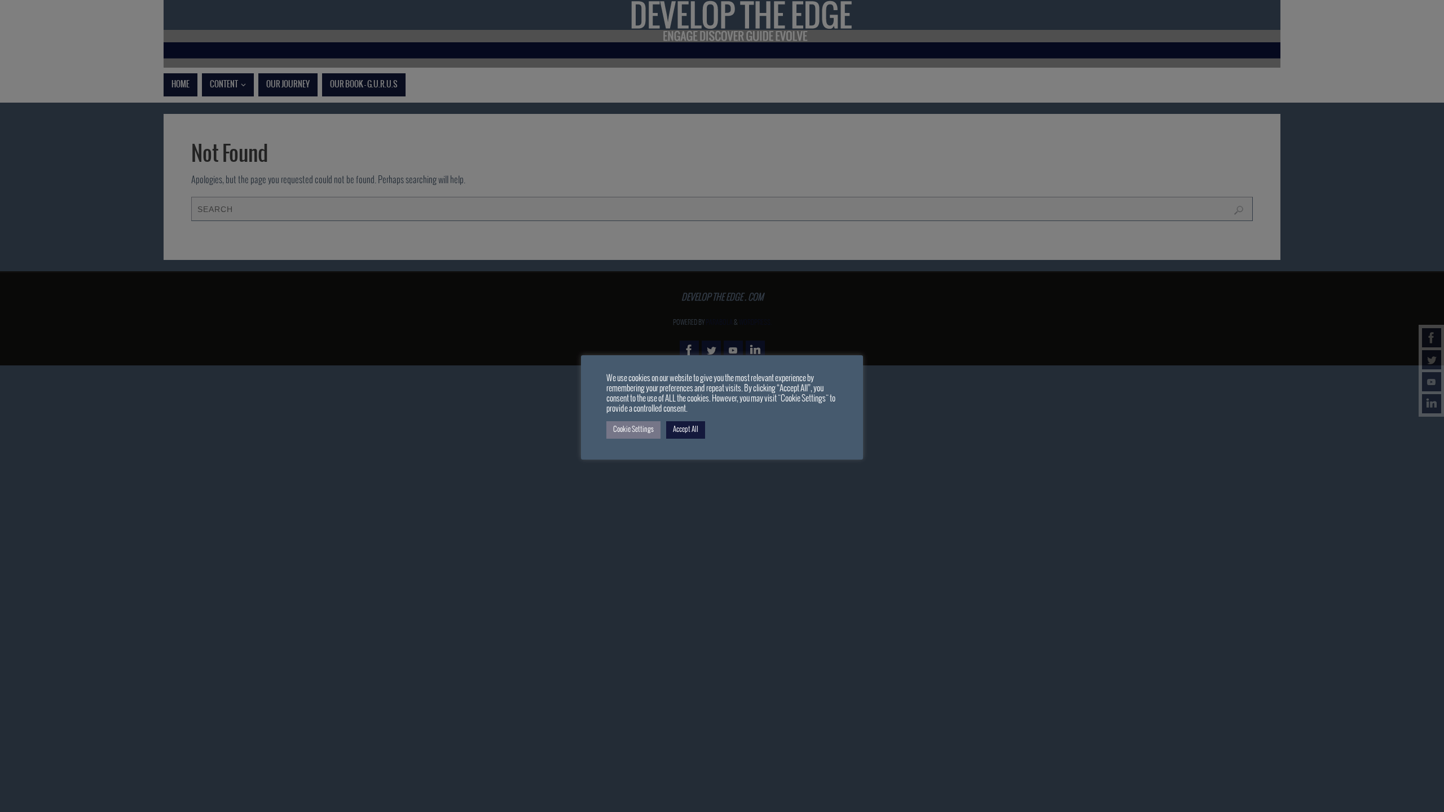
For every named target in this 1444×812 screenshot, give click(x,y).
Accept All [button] (685, 430)
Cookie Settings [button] (633, 430)
